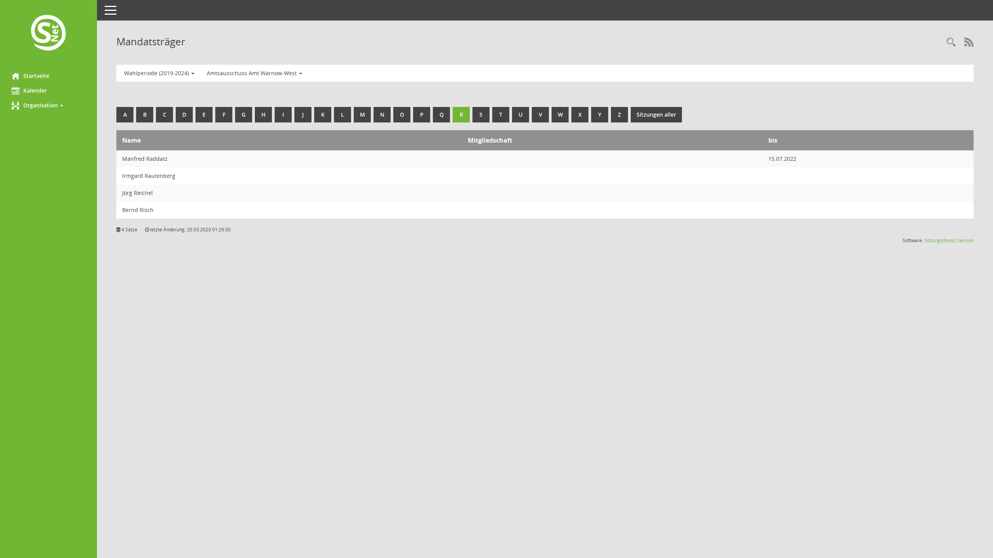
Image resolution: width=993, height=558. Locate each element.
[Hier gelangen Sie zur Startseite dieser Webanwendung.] (48, 33)
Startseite (36, 75)
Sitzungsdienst (940, 240)
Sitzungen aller (656, 114)
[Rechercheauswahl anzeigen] (951, 42)
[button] (48, 105)
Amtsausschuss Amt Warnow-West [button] (252, 73)
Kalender (35, 90)
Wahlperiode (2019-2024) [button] (157, 73)
